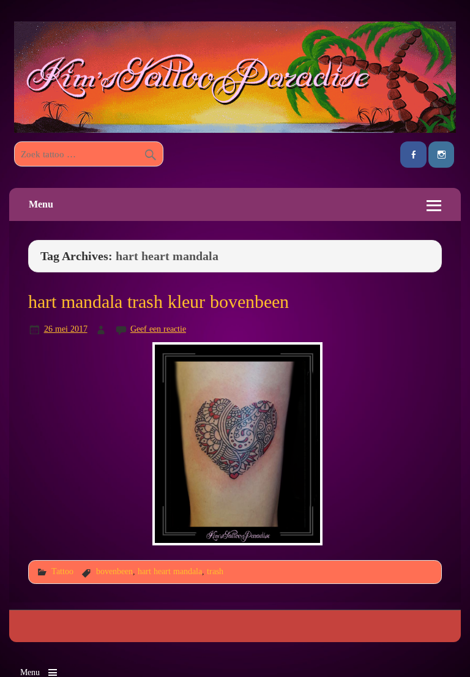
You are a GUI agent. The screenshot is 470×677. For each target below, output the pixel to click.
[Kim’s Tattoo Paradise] (235, 129)
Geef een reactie (158, 329)
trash (215, 571)
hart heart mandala (170, 571)
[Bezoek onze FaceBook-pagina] (413, 154)
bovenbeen (114, 571)
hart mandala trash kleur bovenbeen (158, 301)
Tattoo (62, 571)
